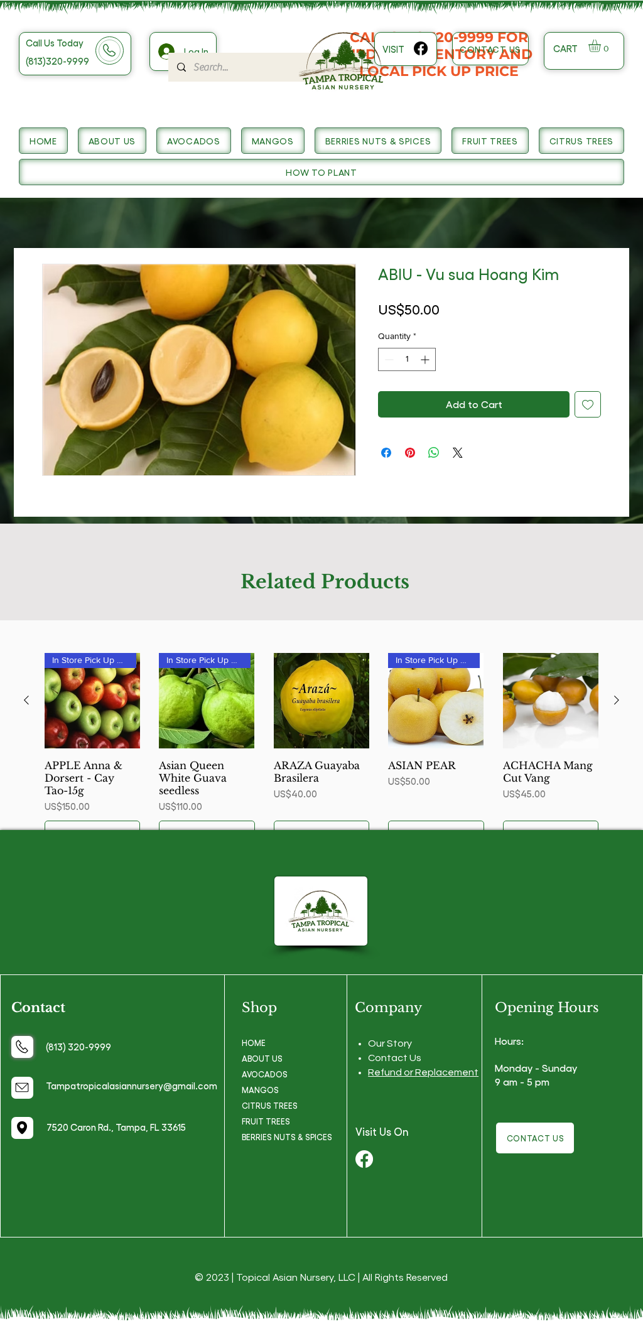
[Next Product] (616, 700)
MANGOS (260, 1089)
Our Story (390, 1043)
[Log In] (165, 51)
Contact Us (394, 1058)
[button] (601, 46)
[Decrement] (388, 359)
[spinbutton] (407, 359)
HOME (254, 1042)
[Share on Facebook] (386, 452)
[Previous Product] (26, 700)
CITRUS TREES (270, 1105)
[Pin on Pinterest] (410, 452)
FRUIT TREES (266, 1121)
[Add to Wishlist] (588, 404)
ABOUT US (262, 1058)
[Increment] (426, 359)
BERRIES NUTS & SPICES (287, 1136)
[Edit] (22, 1047)
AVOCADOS (265, 1074)
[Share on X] (457, 452)
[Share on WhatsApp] (433, 452)
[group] (321, 749)
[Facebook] (421, 48)
